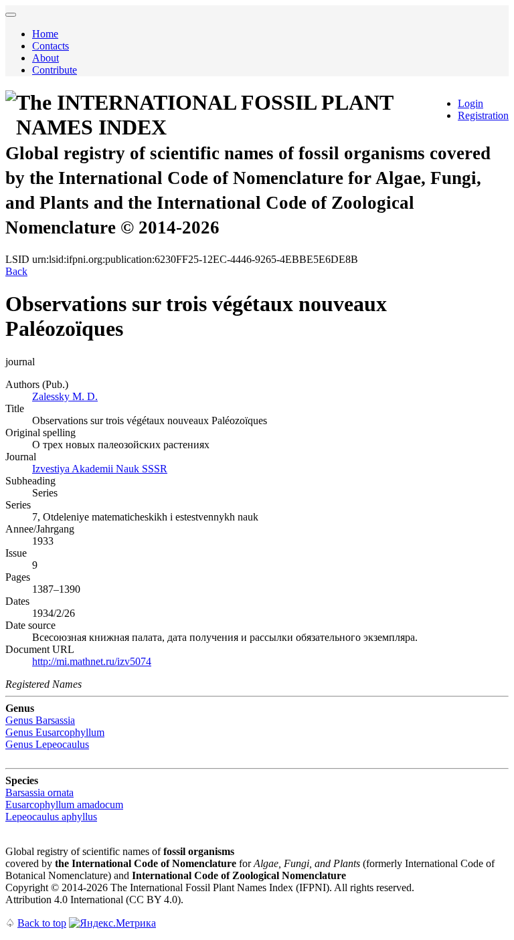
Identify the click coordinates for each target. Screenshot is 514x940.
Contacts (50, 46)
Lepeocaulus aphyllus (51, 816)
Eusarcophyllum (54, 732)
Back (16, 271)
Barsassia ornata (39, 792)
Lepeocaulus (47, 744)
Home (45, 33)
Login (470, 103)
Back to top (41, 923)
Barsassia (40, 720)
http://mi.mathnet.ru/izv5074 (91, 661)
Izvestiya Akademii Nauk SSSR (99, 468)
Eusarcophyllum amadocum (64, 804)
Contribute (54, 70)
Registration (483, 115)
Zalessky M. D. (65, 396)
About (45, 58)
